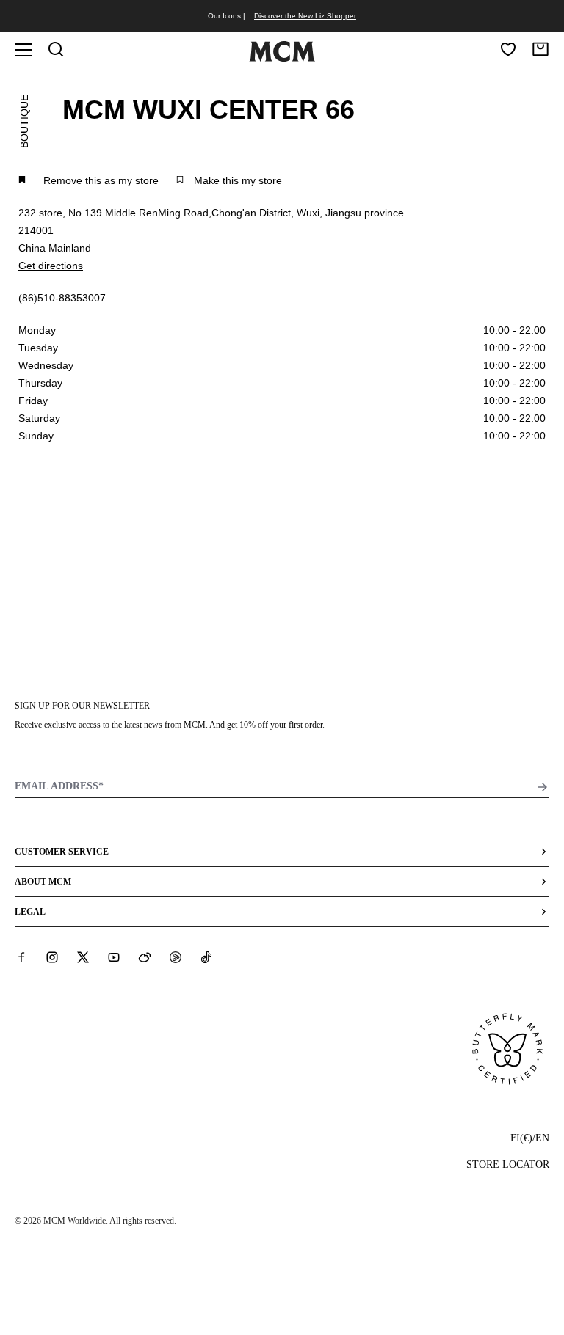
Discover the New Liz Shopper (305, 16)
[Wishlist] (508, 49)
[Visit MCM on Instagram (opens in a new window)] (52, 957)
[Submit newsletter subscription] (542, 787)
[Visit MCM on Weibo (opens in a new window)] (144, 957)
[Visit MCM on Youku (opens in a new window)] (175, 957)
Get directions (50, 265)
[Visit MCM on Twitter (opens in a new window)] (83, 957)
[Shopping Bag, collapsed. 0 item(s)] (540, 49)
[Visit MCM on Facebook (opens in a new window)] (21, 957)
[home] (282, 59)
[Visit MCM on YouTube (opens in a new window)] (113, 957)
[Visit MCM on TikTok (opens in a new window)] (206, 957)
